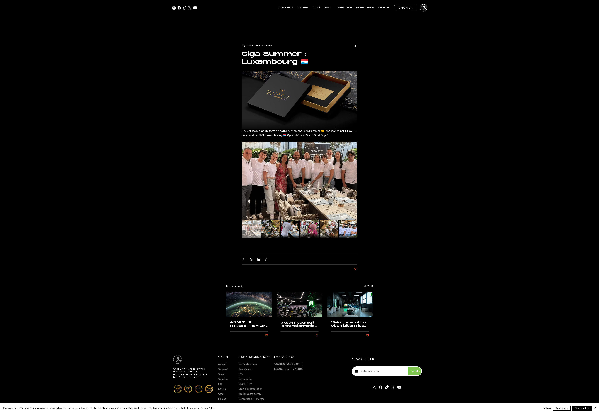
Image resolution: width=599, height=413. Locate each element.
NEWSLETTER (363, 359)
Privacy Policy (207, 408)
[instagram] (174, 7)
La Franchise (245, 379)
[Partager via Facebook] (243, 259)
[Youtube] (195, 7)
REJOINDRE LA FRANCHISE (288, 369)
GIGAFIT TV (245, 384)
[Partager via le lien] (266, 259)
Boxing (222, 389)
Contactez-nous (248, 364)
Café (221, 394)
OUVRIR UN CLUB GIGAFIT (288, 364)
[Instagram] (374, 387)
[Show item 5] (329, 229)
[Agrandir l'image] (299, 181)
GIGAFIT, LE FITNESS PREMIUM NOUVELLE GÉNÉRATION (247, 324)
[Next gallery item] (353, 181)
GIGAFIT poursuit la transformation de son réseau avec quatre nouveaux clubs (299, 324)
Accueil (222, 364)
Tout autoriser (582, 408)
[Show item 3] (290, 229)
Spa (220, 384)
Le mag (222, 399)
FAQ (241, 374)
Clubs (221, 374)
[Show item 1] (251, 229)
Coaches (223, 379)
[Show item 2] (270, 229)
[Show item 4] (309, 229)
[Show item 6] (348, 229)
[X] (189, 7)
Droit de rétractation (250, 389)
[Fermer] (595, 408)
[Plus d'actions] (355, 45)
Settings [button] (547, 408)
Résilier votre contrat (251, 394)
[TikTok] (184, 7)
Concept (223, 369)
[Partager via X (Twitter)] (250, 259)
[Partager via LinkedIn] (258, 259)
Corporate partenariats (252, 399)
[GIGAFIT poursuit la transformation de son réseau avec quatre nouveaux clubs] (299, 304)
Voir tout (368, 286)
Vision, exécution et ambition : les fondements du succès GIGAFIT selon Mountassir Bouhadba (349, 324)
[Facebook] (179, 7)
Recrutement (246, 369)
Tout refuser (562, 408)
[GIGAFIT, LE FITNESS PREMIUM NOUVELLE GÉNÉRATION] (249, 304)
